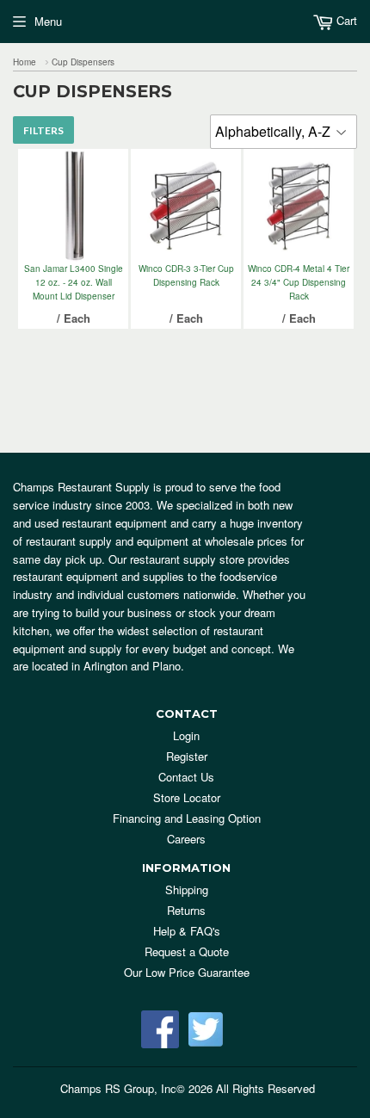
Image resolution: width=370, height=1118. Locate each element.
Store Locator (186, 797)
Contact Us (186, 777)
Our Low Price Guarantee (187, 972)
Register (186, 756)
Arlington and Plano (132, 666)
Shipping (186, 889)
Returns (186, 910)
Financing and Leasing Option (187, 818)
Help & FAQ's (186, 931)
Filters (43, 130)
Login (186, 735)
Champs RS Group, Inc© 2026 (136, 1088)
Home (24, 62)
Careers (186, 839)
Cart (345, 20)
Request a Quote (187, 951)
